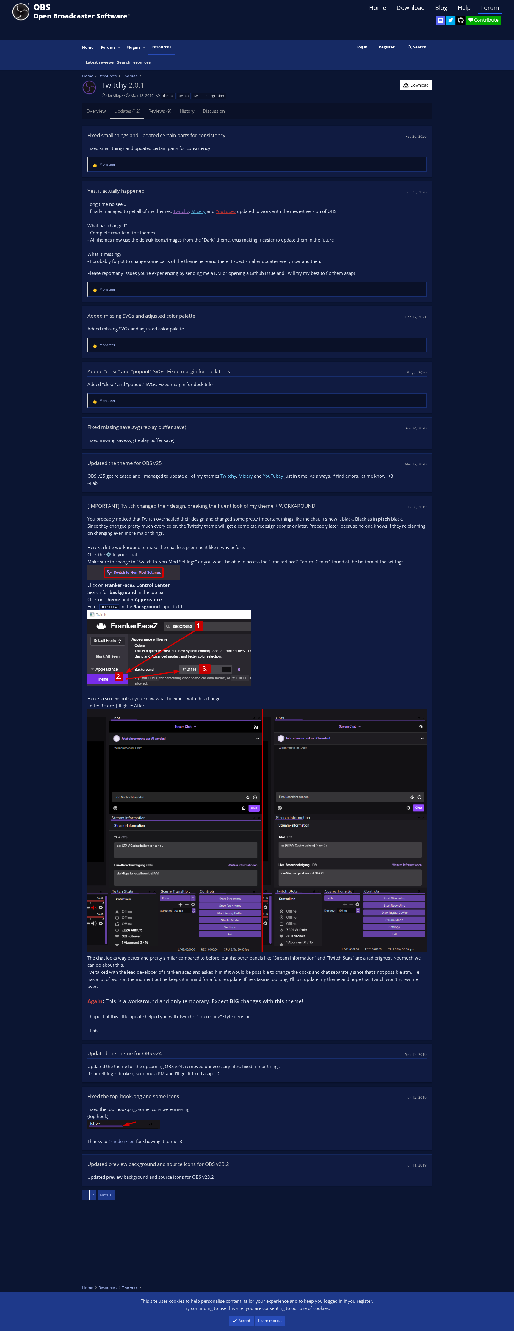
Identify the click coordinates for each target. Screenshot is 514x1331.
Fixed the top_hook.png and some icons (133, 1096)
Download (411, 8)
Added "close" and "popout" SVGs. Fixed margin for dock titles (158, 371)
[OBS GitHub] (460, 20)
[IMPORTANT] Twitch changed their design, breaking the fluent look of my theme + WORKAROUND (201, 505)
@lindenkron (122, 1141)
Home (377, 8)
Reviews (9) (159, 111)
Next (104, 1194)
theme (168, 95)
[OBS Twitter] (450, 20)
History (187, 111)
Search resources (134, 62)
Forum (490, 8)
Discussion (214, 111)
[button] (119, 47)
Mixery (246, 476)
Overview (96, 111)
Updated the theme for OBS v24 (124, 1053)
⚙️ (109, 554)
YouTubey (273, 476)
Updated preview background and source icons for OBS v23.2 (158, 1164)
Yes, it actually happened (116, 190)
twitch (184, 95)
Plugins (133, 47)
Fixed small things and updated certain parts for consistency (156, 135)
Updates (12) (127, 111)
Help (464, 8)
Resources (161, 46)
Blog (441, 8)
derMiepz (114, 95)
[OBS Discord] (440, 20)
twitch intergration (209, 95)
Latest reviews (100, 62)
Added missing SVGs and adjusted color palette (141, 315)
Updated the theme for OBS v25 (124, 463)
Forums (108, 47)
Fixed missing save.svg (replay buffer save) (136, 427)
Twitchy (228, 476)
